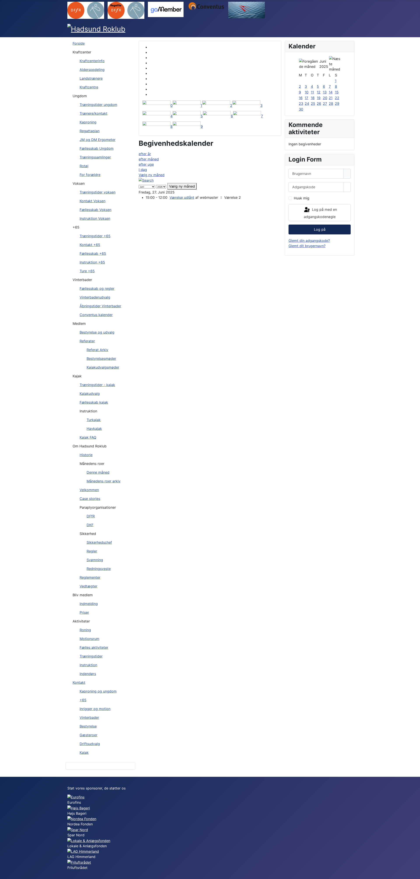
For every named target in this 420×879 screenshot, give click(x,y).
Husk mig (301, 198)
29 (337, 103)
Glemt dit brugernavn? (307, 246)
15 (337, 92)
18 (313, 98)
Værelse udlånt (182, 197)
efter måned (149, 159)
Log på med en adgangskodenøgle (320, 213)
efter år (145, 154)
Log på (320, 229)
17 (306, 98)
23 (301, 103)
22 (337, 98)
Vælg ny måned (151, 175)
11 (312, 92)
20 (325, 98)
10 (306, 92)
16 (301, 98)
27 (325, 103)
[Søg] (146, 180)
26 (319, 103)
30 (301, 109)
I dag (143, 169)
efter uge (146, 164)
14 (330, 92)
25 (313, 103)
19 (318, 98)
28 (331, 103)
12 (318, 92)
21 (330, 98)
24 (307, 103)
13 (325, 92)
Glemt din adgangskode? (309, 240)
